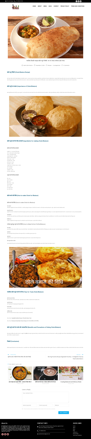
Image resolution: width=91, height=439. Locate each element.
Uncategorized (56, 65)
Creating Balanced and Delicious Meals (71, 382)
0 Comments (66, 65)
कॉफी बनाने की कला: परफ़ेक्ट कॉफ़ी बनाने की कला (45, 382)
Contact (56, 6)
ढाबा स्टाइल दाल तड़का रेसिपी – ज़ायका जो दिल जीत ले (20, 382)
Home (34, 6)
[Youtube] (80, 1)
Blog (50, 6)
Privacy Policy (65, 6)
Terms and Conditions (77, 6)
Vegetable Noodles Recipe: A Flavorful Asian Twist (21, 318)
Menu (45, 6)
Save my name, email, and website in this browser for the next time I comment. (39, 408)
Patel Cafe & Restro (28, 65)
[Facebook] (78, 1)
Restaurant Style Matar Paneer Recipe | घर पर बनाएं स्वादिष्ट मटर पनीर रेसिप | (25, 320)
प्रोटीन (26, 333)
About (40, 6)
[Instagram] (76, 1)
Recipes (50, 65)
